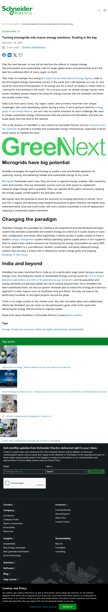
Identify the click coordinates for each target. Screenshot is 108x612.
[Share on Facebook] (4, 55)
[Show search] (99, 11)
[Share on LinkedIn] (9, 55)
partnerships (61, 329)
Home (4, 24)
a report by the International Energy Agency (68, 78)
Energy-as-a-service (22, 329)
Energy (6, 329)
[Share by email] (20, 55)
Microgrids (8, 181)
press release (74, 315)
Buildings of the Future (14, 254)
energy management (22, 239)
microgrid (47, 329)
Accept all (67, 607)
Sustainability (14, 24)
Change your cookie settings (43, 607)
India (38, 329)
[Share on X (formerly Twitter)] (15, 55)
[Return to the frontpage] (16, 10)
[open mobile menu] (105, 11)
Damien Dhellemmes (34, 47)
